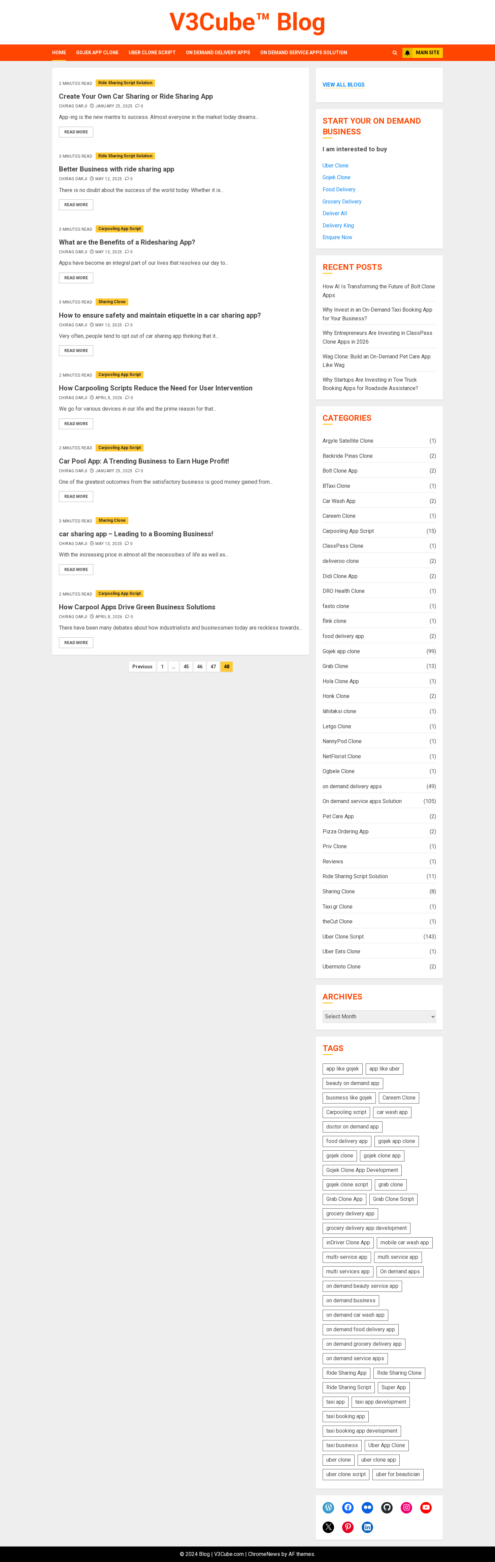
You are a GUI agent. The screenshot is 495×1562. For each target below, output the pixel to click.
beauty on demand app (353, 1083)
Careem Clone (339, 516)
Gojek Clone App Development (362, 1170)
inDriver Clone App (348, 1242)
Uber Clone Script (152, 52)
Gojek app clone (97, 52)
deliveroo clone (341, 561)
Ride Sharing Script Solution (125, 83)
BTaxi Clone (336, 486)
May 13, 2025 (108, 252)
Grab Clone (335, 666)
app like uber (384, 1068)
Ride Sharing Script (348, 1387)
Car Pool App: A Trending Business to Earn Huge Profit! (144, 461)
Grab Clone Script (393, 1199)
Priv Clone (335, 846)
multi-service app (346, 1257)
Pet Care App (338, 816)
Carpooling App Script (119, 228)
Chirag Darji (73, 106)
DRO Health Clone (344, 591)
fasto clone (336, 606)
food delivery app (343, 636)
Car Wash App (339, 501)
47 (213, 666)
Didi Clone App (340, 576)
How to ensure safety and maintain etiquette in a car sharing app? (160, 315)
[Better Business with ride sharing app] (180, 156)
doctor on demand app (352, 1126)
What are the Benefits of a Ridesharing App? (127, 242)
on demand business (350, 1300)
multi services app (348, 1271)
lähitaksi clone (339, 711)
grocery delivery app (350, 1213)
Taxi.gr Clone (338, 906)
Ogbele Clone (339, 771)
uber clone (338, 1460)
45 (186, 666)
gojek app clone (396, 1141)
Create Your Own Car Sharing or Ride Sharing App (136, 96)
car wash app (392, 1112)
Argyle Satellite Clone (348, 441)
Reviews (333, 861)
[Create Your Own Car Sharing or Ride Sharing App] (180, 83)
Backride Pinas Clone (348, 456)
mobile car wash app (405, 1242)
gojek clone (339, 1155)
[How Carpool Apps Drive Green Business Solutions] (180, 593)
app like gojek (342, 1068)
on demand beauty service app (362, 1286)
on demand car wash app (355, 1315)
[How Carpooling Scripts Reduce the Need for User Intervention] (180, 375)
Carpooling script (346, 1112)
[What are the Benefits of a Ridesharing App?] (180, 229)
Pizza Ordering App (346, 831)
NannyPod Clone (342, 741)
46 (199, 666)
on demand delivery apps (218, 52)
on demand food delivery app (360, 1329)
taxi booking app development (361, 1431)
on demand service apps (355, 1358)
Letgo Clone (337, 726)
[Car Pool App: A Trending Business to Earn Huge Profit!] (180, 448)
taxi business (342, 1445)
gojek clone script (347, 1184)
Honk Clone (336, 696)
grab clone (390, 1184)
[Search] (395, 52)
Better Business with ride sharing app (116, 169)
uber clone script (346, 1474)
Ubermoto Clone (342, 966)
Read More (76, 132)
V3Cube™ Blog (247, 22)
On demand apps (400, 1271)
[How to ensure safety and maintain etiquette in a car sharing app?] (180, 302)
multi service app (398, 1257)
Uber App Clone (386, 1445)
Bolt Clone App (340, 471)
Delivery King (338, 225)
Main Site (427, 52)
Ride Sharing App (346, 1373)
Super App (394, 1387)
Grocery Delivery (342, 201)
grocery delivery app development (366, 1228)
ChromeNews (264, 1554)
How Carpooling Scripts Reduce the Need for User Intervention (156, 388)
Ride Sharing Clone (399, 1373)
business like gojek (349, 1097)
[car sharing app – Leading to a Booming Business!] (180, 520)
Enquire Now (337, 237)
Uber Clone (336, 165)
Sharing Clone (112, 301)
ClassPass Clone (343, 546)
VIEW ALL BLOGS (344, 85)
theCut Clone (338, 921)
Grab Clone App (344, 1199)
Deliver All (335, 213)
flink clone (334, 621)
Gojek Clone (337, 177)
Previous (142, 666)
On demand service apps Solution (303, 52)
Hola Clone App (341, 681)
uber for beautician (398, 1474)
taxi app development (380, 1402)
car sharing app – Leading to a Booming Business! (136, 534)
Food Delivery (339, 189)
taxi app (335, 1402)
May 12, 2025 (108, 179)
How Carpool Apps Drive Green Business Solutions (137, 607)
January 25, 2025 (114, 106)
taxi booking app (345, 1416)
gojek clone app (382, 1155)
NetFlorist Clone (342, 756)
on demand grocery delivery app (364, 1344)
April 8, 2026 (109, 397)
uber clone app (378, 1460)
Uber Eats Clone (341, 951)
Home (59, 52)
